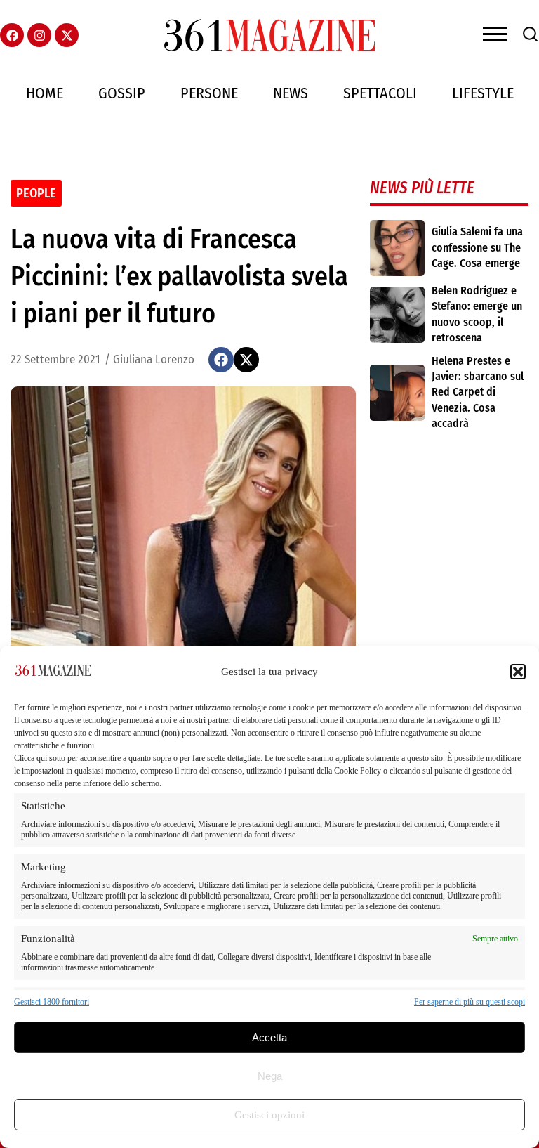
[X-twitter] (67, 35)
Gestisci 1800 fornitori (51, 1002)
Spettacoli (380, 93)
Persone (209, 93)
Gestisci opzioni (269, 1115)
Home (44, 93)
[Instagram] (39, 35)
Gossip (121, 93)
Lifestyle (483, 93)
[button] (518, 672)
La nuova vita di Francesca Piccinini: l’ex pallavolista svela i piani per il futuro (179, 276)
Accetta (269, 1037)
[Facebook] (12, 35)
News (290, 93)
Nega (270, 1076)
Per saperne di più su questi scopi (469, 1002)
